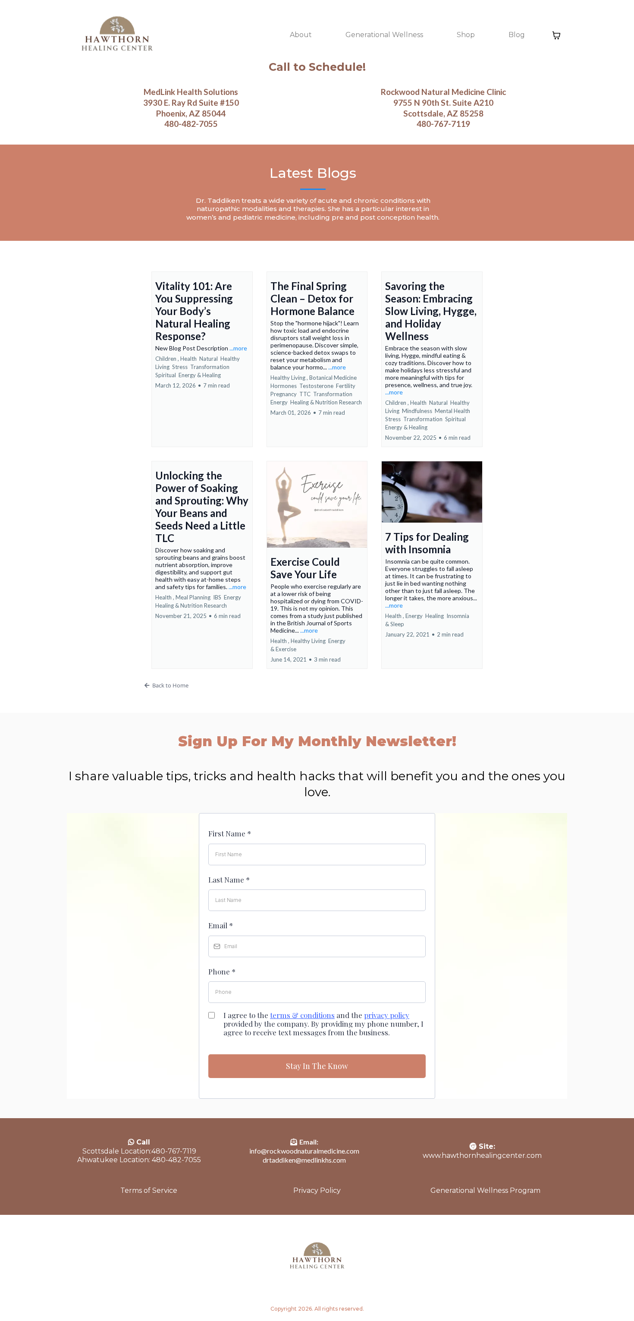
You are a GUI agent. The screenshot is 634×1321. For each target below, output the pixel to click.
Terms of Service (148, 1190)
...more (238, 348)
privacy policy (386, 1015)
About (301, 35)
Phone (221, 971)
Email (220, 925)
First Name (229, 833)
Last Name (229, 879)
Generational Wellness (384, 35)
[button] (202, 359)
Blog (516, 35)
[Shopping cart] (556, 35)
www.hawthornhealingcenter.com (482, 1155)
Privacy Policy (317, 1190)
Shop (466, 35)
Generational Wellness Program (485, 1190)
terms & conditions (302, 1015)
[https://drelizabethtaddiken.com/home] (116, 35)
